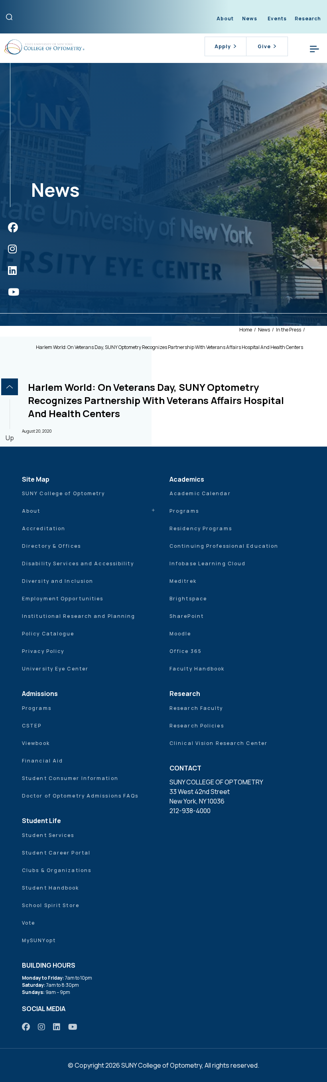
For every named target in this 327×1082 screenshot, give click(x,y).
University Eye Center (55, 668)
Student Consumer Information (70, 778)
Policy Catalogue (48, 633)
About (225, 18)
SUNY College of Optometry (63, 493)
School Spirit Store (50, 905)
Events (277, 18)
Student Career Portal (56, 852)
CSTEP (32, 725)
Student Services (48, 835)
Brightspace (188, 598)
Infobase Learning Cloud (207, 563)
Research (308, 18)
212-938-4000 (190, 810)
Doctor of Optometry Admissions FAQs (80, 795)
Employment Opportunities (62, 598)
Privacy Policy (43, 651)
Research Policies (196, 725)
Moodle (180, 633)
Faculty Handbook (197, 668)
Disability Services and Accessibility (78, 563)
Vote (28, 922)
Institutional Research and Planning (79, 616)
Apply (223, 46)
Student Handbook (50, 887)
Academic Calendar (200, 493)
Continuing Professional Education (223, 546)
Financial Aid (42, 760)
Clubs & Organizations (56, 870)
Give (264, 46)
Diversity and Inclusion (57, 581)
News (249, 18)
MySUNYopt (39, 940)
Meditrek (183, 581)
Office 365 (185, 651)
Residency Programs (200, 528)
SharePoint (186, 616)
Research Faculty (196, 708)
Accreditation (43, 528)
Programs (184, 511)
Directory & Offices (51, 546)
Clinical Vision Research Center (218, 743)
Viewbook (36, 743)
